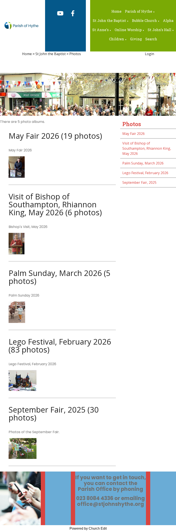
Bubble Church (144, 20)
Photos (75, 53)
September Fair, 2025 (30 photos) (54, 413)
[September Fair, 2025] (22, 457)
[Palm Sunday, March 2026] (17, 321)
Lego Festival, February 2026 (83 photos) (60, 345)
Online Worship (128, 29)
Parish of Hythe (138, 11)
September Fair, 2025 (139, 182)
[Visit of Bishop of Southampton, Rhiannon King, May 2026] (16, 253)
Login (149, 53)
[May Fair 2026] (17, 176)
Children (116, 39)
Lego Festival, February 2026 (145, 172)
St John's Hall (159, 29)
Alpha (168, 20)
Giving (136, 39)
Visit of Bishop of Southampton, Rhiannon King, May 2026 (146, 148)
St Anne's (100, 29)
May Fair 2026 (133, 133)
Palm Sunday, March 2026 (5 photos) (60, 277)
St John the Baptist (109, 20)
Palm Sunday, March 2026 (143, 163)
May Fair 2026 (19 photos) (55, 136)
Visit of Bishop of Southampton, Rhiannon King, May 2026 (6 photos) (55, 204)
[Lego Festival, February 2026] (22, 389)
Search (151, 39)
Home (116, 11)
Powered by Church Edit (88, 528)
